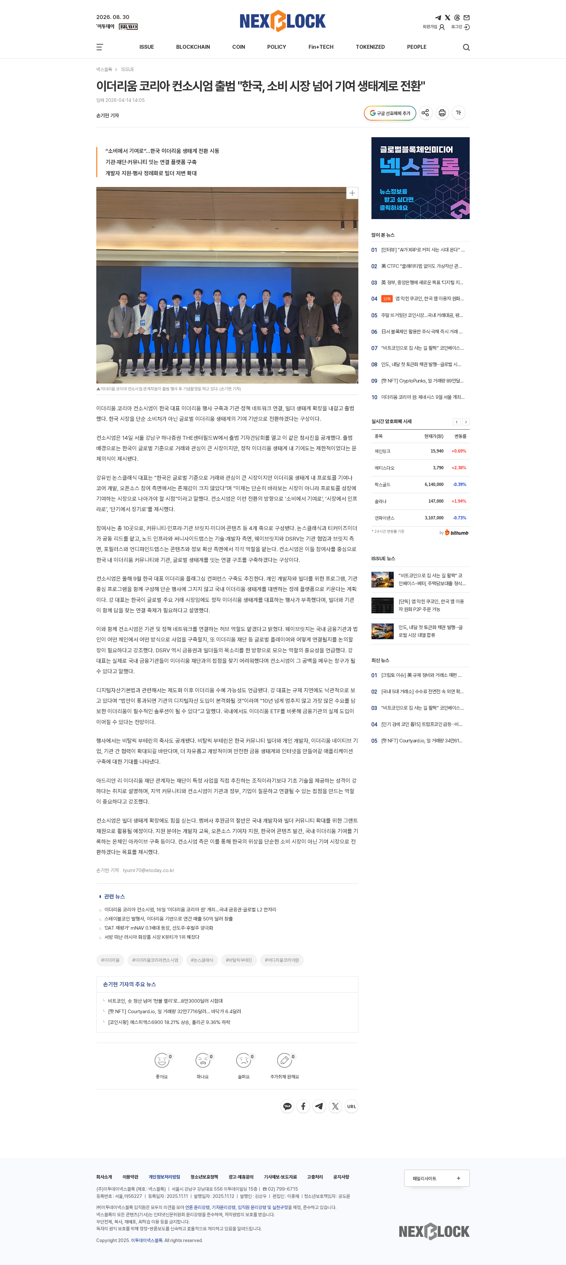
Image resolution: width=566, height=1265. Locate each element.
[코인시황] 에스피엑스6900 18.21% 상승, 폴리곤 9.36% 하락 (169, 1022)
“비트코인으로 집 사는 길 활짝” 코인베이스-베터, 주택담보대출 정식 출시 (448, 348)
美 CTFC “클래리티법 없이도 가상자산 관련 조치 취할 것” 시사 (439, 266)
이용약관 (130, 1177)
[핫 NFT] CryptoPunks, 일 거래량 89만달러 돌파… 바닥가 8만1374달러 (448, 381)
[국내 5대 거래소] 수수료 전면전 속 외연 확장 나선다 (429, 692)
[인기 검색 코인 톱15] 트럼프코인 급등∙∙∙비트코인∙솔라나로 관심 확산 (444, 724)
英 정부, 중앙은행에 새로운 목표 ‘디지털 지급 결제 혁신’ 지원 (436, 283)
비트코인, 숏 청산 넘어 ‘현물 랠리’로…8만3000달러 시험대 (165, 1001)
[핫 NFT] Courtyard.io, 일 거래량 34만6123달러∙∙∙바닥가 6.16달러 (443, 741)
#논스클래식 (202, 960)
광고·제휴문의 (241, 1177)
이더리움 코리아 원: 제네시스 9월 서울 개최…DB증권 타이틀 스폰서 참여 (447, 397)
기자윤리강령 (224, 1207)
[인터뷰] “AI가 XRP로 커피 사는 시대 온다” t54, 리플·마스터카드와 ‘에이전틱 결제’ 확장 (461, 250)
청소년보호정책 (204, 1177)
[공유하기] (426, 113)
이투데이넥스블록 (146, 1240)
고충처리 (315, 1177)
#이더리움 (110, 960)
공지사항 (341, 1177)
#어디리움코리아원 (282, 960)
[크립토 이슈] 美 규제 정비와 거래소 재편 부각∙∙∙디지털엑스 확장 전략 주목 (449, 675)
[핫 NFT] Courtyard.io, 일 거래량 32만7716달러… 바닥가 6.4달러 (174, 1011)
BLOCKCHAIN (193, 47)
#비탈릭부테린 (239, 960)
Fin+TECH (321, 47)
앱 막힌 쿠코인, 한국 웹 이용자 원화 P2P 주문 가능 (436, 299)
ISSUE (147, 47)
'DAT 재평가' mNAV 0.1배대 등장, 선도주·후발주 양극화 (158, 928)
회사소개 (104, 1177)
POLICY (276, 47)
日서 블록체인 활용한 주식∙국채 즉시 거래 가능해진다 (430, 332)
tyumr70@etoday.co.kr (148, 870)
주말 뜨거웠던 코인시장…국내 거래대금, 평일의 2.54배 (431, 315)
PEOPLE (416, 47)
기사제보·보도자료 (280, 1177)
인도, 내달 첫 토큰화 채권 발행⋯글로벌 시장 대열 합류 (430, 364)
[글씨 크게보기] (459, 113)
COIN (238, 47)
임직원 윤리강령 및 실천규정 (263, 1207)
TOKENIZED (370, 47)
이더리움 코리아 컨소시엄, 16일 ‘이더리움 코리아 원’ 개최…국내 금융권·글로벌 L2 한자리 (190, 910)
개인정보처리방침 (164, 1177)
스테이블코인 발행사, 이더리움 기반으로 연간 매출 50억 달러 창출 (168, 919)
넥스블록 (104, 69)
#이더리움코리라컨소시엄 (155, 960)
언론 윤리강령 (197, 1207)
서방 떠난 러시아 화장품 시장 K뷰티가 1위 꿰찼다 (151, 937)
